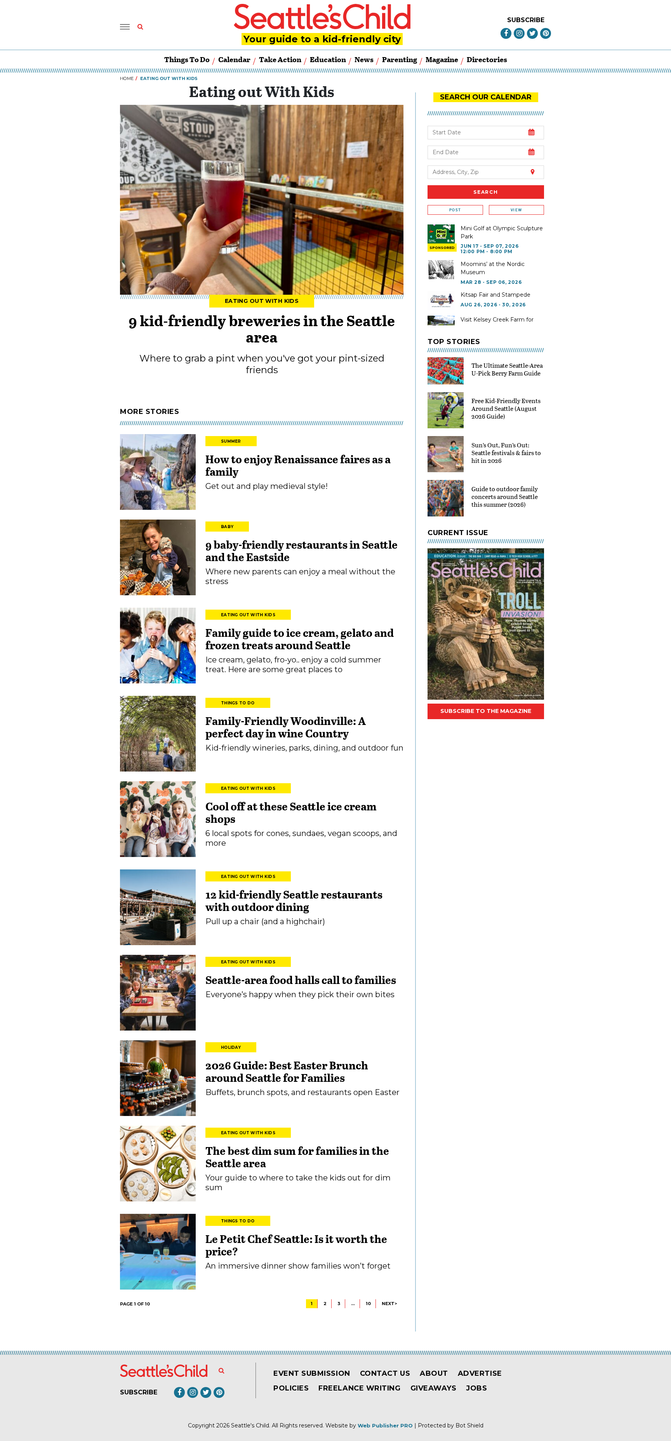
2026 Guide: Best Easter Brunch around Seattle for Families (286, 1071)
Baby (227, 526)
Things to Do (187, 59)
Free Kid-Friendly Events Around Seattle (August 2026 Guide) (506, 408)
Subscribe (525, 20)
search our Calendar (486, 97)
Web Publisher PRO (385, 1425)
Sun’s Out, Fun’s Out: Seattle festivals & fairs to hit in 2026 (506, 452)
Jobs (476, 1388)
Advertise (480, 1373)
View (516, 210)
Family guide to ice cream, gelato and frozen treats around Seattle (299, 639)
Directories (487, 59)
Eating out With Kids (262, 300)
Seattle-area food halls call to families (300, 979)
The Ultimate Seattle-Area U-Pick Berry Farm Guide (507, 369)
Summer (231, 441)
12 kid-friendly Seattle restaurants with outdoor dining (293, 900)
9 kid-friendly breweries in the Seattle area (262, 328)
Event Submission (311, 1373)
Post (455, 210)
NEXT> (389, 1303)
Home (127, 78)
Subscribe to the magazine (485, 710)
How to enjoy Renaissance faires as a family (298, 465)
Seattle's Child (250, 1425)
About (434, 1373)
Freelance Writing (359, 1388)
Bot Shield (469, 1425)
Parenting (399, 59)
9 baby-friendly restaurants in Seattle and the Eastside (301, 551)
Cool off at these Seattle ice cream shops (291, 812)
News (364, 59)
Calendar (234, 59)
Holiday (231, 1047)
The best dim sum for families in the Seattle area (297, 1157)
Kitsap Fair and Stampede (495, 294)
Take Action (280, 59)
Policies (291, 1388)
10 (368, 1303)
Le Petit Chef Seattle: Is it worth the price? (296, 1245)
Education (328, 59)
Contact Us (385, 1373)
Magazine (442, 59)
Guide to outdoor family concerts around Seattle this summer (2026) (504, 496)
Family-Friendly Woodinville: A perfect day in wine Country (285, 727)
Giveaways (433, 1388)
